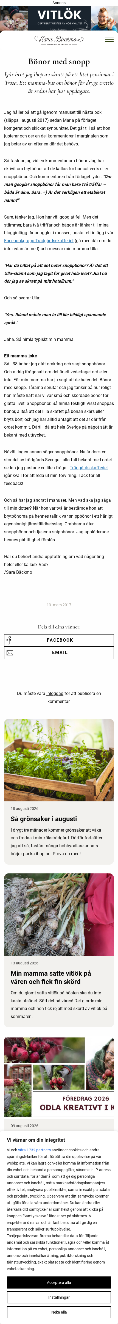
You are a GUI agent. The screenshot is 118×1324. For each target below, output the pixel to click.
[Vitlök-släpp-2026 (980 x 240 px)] (59, 20)
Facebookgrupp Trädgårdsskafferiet (39, 240)
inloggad (54, 693)
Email (60, 652)
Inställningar (59, 1297)
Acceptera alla (59, 1282)
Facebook (60, 640)
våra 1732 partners (34, 1150)
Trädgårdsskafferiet (89, 467)
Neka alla (59, 1312)
